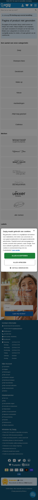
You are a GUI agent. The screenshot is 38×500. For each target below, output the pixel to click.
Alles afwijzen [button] (19, 262)
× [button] (34, 230)
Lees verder (16, 250)
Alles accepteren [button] (20, 256)
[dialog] (19, 250)
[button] (19, 268)
